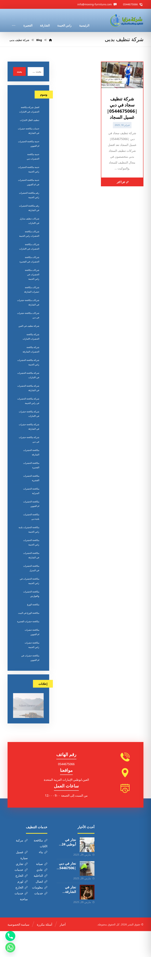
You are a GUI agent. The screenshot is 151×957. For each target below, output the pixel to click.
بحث (19, 71)
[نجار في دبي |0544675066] (87, 868)
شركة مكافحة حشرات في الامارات (29, 413)
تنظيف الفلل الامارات (29, 120)
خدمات (19, 870)
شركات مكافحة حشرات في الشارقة (28, 302)
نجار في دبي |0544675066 (67, 868)
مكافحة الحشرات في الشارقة (31, 555)
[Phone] (10, 936)
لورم (20, 881)
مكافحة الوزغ (33, 604)
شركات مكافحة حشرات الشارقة (31, 289)
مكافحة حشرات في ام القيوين (30, 658)
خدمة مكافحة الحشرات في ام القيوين (28, 182)
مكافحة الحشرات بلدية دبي (31, 516)
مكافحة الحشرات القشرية (31, 478)
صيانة (39, 864)
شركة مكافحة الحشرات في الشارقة (28, 388)
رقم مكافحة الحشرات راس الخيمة (29, 195)
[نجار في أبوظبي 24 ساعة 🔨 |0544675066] (87, 844)
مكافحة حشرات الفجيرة (28, 621)
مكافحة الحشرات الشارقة (31, 452)
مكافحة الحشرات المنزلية (31, 491)
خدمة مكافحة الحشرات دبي (33, 156)
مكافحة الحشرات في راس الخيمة (29, 581)
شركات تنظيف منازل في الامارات (29, 221)
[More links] (14, 20)
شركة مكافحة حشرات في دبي (29, 439)
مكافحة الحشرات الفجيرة (31, 465)
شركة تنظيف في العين (28, 325)
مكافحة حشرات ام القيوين (32, 632)
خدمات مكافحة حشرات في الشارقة (28, 131)
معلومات (37, 887)
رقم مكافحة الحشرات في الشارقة (29, 208)
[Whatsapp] (10, 947)
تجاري (19, 864)
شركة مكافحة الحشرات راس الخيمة (28, 362)
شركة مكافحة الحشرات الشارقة (31, 349)
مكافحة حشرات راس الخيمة (32, 645)
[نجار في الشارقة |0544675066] (87, 892)
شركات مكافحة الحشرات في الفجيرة (29, 259)
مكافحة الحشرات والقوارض (31, 594)
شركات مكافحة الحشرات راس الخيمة (29, 233)
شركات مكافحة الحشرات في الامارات (29, 246)
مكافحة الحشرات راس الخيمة (31, 542)
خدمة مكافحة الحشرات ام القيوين (28, 143)
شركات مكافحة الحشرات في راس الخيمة (32, 274)
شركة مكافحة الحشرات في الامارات (28, 375)
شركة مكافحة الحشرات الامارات (31, 336)
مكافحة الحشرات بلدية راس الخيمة (29, 529)
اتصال (39, 881)
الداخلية (38, 876)
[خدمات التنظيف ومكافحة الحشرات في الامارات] (126, 20)
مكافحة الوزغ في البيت (28, 612)
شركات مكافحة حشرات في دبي (28, 315)
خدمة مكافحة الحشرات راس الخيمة (28, 169)
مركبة (19, 840)
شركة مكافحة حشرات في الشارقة (29, 426)
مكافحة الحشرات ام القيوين (31, 504)
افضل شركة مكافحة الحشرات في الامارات (29, 109)
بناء (41, 852)
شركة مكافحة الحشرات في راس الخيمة (28, 401)
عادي (39, 870)
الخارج (19, 876)
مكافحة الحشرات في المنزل (31, 568)
